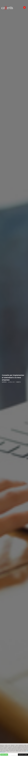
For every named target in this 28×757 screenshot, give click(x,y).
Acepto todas (4, 754)
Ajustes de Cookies (23, 754)
